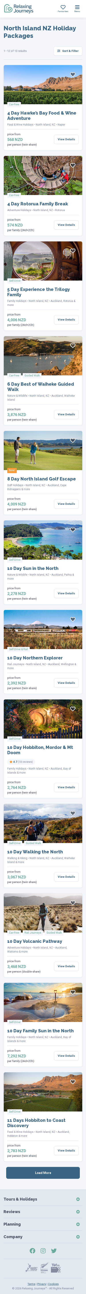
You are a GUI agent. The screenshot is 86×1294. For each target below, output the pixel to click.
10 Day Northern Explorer (35, 658)
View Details (66, 139)
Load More (43, 1173)
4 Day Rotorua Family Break (37, 203)
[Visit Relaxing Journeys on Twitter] (54, 1251)
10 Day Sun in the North (32, 568)
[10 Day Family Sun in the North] (43, 1002)
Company (13, 1236)
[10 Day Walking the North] (43, 823)
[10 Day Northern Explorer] (43, 629)
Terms (31, 1284)
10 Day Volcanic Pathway (34, 941)
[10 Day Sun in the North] (43, 540)
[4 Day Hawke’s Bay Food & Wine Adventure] (43, 84)
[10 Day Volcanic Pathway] (43, 913)
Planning (12, 1224)
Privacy (41, 1284)
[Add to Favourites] (73, 74)
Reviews (12, 1211)
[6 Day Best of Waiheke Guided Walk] (43, 355)
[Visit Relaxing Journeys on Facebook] (32, 1251)
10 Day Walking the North (35, 851)
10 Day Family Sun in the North (40, 1030)
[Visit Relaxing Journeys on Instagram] (43, 1251)
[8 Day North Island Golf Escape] (43, 450)
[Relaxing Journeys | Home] (19, 9)
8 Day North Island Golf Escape (41, 479)
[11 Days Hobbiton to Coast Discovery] (43, 1091)
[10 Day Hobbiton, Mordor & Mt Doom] (43, 719)
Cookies (53, 1284)
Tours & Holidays (20, 1199)
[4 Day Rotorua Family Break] (43, 175)
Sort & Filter (70, 51)
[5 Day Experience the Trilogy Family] (43, 261)
